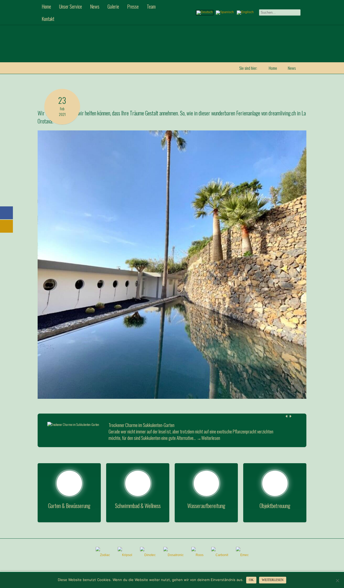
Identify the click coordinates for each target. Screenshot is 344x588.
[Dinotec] (148, 555)
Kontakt (48, 18)
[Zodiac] (103, 555)
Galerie (113, 6)
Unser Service (70, 6)
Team (151, 6)
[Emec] (242, 555)
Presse (133, 6)
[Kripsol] (125, 555)
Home (46, 6)
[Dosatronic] (173, 555)
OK (251, 580)
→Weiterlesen (208, 438)
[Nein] (337, 580)
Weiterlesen (273, 580)
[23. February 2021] (62, 91)
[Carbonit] (219, 555)
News (94, 6)
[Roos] (197, 555)
